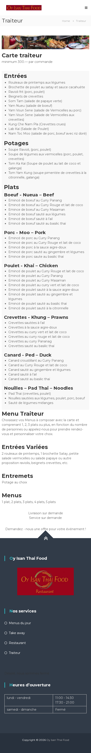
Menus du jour (20, 623)
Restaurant (17, 643)
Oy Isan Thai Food (57, 740)
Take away (17, 633)
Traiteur (14, 653)
